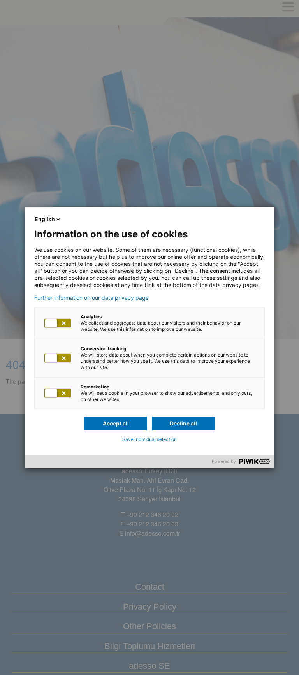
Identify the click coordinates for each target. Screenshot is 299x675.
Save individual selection (149, 439)
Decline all (183, 423)
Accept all (116, 423)
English (45, 219)
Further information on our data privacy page (91, 298)
